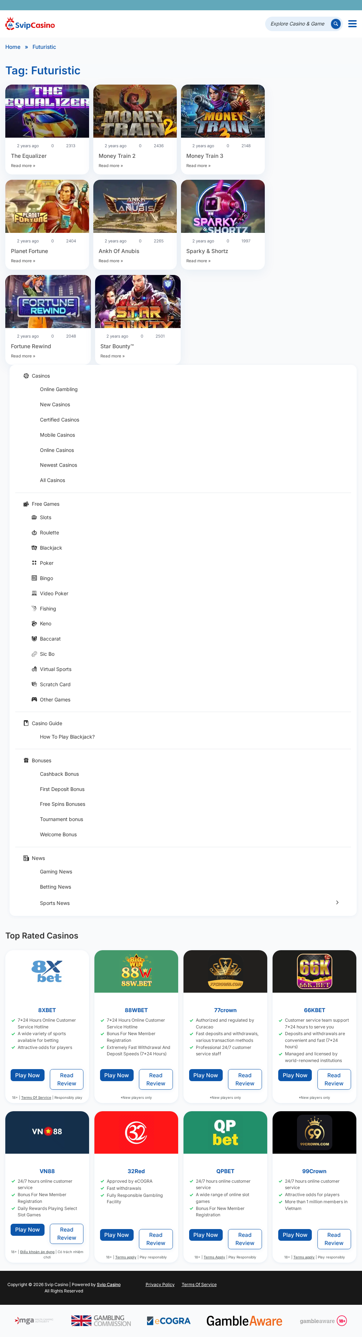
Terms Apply (215, 1257)
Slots (45, 517)
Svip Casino (109, 1284)
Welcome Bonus (58, 834)
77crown (225, 1010)
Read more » (23, 165)
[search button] (336, 24)
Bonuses (41, 760)
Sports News (55, 903)
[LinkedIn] (330, 5)
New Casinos (55, 404)
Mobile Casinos (57, 435)
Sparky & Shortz (207, 251)
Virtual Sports (55, 669)
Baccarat (50, 639)
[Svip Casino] (30, 23)
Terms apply (125, 1257)
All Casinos (52, 480)
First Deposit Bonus (62, 789)
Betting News (55, 887)
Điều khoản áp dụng (37, 1252)
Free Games (45, 504)
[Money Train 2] (135, 112)
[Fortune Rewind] (48, 302)
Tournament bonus (61, 819)
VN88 (47, 1171)
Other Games (55, 699)
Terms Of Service (36, 1097)
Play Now (27, 1075)
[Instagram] (320, 5)
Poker (46, 563)
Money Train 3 (204, 156)
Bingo (46, 578)
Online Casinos (57, 450)
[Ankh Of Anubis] (135, 207)
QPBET (226, 1171)
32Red (136, 1171)
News (38, 858)
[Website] (349, 5)
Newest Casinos (58, 465)
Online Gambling (59, 389)
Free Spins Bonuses (62, 804)
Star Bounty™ (117, 346)
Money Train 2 (117, 156)
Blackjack (51, 548)
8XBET (47, 1010)
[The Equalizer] (47, 112)
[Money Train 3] (223, 112)
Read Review (66, 1079)
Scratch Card (55, 684)
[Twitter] (300, 5)
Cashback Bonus (59, 774)
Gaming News (56, 871)
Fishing (48, 609)
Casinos (41, 376)
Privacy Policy (160, 1284)
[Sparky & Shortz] (223, 207)
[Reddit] (339, 5)
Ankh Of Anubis (119, 251)
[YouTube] (310, 5)
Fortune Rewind (31, 346)
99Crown (315, 1171)
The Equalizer (29, 156)
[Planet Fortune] (47, 207)
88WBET (136, 1010)
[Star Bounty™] (138, 302)
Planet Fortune (29, 251)
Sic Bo (47, 654)
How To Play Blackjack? (67, 737)
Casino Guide (47, 723)
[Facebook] (290, 5)
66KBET (314, 1010)
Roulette (49, 532)
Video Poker (54, 593)
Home (13, 47)
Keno (45, 623)
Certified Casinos (59, 420)
